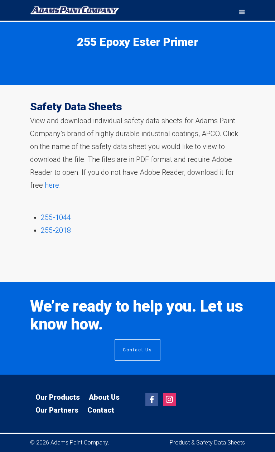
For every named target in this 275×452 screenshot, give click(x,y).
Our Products (57, 397)
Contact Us (137, 349)
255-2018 (56, 230)
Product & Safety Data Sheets (207, 442)
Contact (100, 410)
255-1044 (56, 217)
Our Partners (56, 410)
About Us (104, 397)
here (52, 185)
